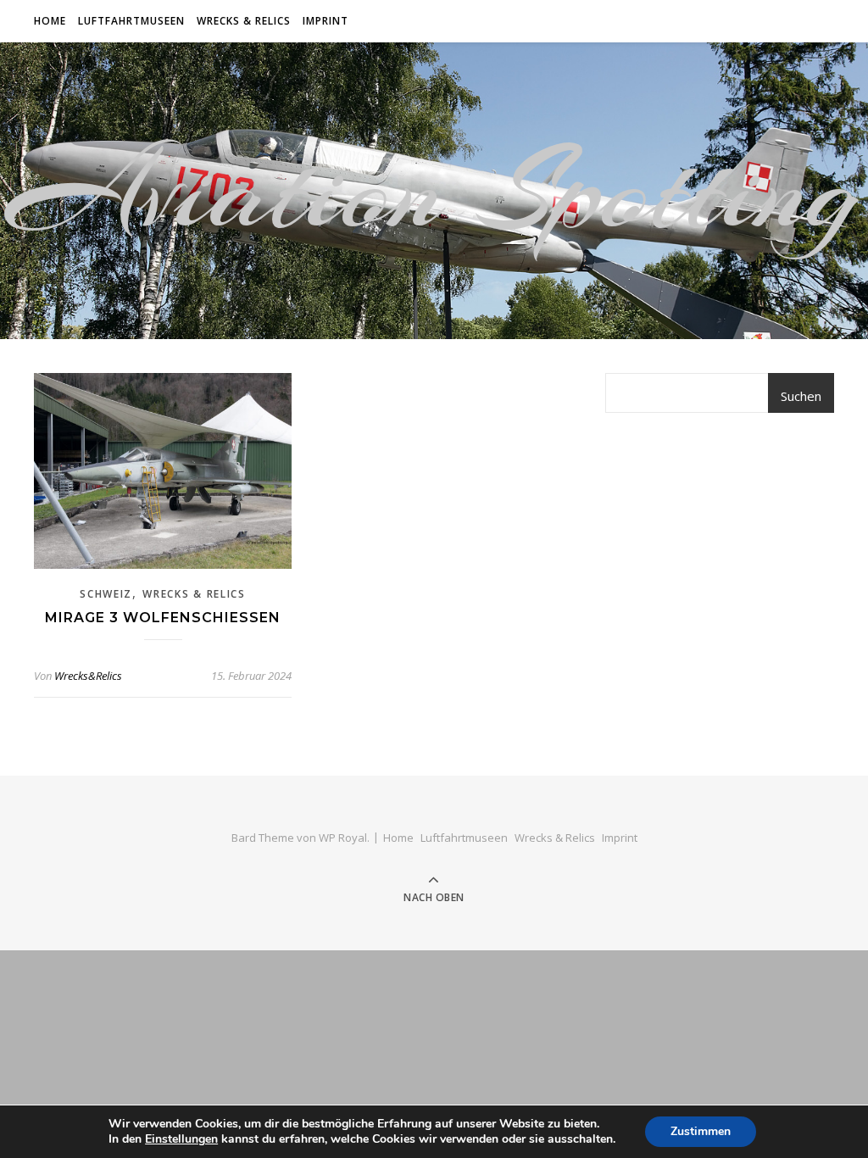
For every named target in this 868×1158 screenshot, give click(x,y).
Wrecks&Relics (88, 675)
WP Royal (343, 837)
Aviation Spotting (434, 190)
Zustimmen (700, 1131)
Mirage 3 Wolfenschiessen (163, 618)
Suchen (801, 395)
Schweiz (106, 594)
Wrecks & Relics (244, 21)
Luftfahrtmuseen (131, 21)
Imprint (325, 21)
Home (50, 21)
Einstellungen (181, 1139)
